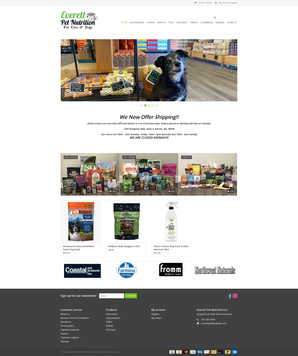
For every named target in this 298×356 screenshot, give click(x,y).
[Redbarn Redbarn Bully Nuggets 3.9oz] (126, 221)
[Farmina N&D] (83, 270)
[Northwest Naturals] (171, 270)
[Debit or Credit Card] (220, 352)
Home (124, 22)
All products (112, 314)
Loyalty (232, 22)
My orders (156, 317)
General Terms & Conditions (75, 317)
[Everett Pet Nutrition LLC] (80, 20)
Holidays (181, 22)
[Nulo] (215, 270)
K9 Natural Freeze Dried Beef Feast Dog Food (78, 248)
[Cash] (178, 352)
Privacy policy (67, 325)
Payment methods (70, 329)
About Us (65, 314)
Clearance (206, 22)
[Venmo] (234, 352)
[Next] (231, 71)
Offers (109, 321)
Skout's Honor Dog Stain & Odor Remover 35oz (171, 248)
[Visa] (192, 352)
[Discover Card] (206, 352)
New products (113, 317)
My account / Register (227, 2)
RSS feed (110, 329)
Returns (64, 333)
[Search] (215, 17)
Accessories (137, 22)
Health (161, 22)
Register (155, 314)
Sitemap (65, 341)
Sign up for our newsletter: (79, 295)
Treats (194, 22)
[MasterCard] (185, 352)
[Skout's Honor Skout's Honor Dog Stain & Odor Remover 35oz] (171, 221)
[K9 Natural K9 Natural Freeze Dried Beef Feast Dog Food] (81, 221)
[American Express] (199, 352)
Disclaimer (66, 321)
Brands (219, 22)
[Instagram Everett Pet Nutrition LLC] (235, 295)
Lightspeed (115, 352)
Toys (171, 22)
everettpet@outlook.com (213, 323)
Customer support (70, 337)
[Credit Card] (171, 352)
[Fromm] (127, 270)
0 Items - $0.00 (205, 2)
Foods (150, 22)
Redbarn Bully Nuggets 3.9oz (124, 246)
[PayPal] (213, 352)
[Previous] (67, 71)
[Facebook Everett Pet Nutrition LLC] (229, 295)
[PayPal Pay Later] (227, 352)
